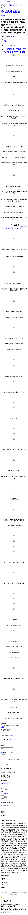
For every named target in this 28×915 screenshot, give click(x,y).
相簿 (5, 39)
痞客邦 (10, 735)
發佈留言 (3, 754)
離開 (9, 912)
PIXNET (7, 892)
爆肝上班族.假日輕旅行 (5, 805)
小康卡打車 (13, 739)
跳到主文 (3, 15)
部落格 (5, 41)
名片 (5, 42)
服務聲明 (16, 894)
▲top (2, 742)
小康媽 (2, 727)
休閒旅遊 (12, 36)
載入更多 (3, 745)
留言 (13, 735)
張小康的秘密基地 (10, 11)
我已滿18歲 (3, 912)
